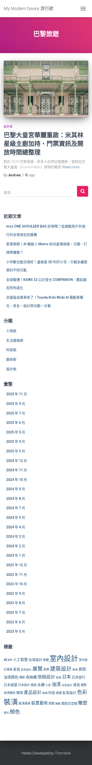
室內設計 (64, 658)
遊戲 (51, 703)
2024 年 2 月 (15, 546)
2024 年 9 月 (15, 489)
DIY (10, 660)
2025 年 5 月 (15, 432)
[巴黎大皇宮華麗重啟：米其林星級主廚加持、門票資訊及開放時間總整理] (46, 89)
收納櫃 (31, 677)
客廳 (46, 660)
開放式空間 (69, 703)
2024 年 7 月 (15, 508)
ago (28, 175)
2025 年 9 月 (15, 404)
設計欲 (8, 126)
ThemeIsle (63, 753)
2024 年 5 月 (15, 518)
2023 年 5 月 (15, 631)
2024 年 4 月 (15, 527)
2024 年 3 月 (15, 536)
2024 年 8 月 (15, 499)
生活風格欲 (14, 340)
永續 (41, 685)
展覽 (37, 669)
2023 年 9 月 (15, 594)
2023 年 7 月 (15, 612)
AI (5, 660)
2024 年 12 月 (16, 461)
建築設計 (61, 669)
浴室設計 (67, 685)
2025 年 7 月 (15, 413)
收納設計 (46, 676)
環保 (19, 693)
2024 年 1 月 (15, 555)
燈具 (76, 685)
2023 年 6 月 (15, 622)
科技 (51, 693)
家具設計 (26, 669)
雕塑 (82, 703)
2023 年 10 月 (16, 584)
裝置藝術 (39, 703)
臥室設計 (69, 693)
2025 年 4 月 (15, 442)
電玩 (6, 712)
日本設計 (24, 685)
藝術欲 (11, 359)
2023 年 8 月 (15, 603)
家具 (16, 669)
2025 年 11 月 (16, 394)
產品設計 (32, 692)
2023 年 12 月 (16, 565)
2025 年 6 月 (15, 423)
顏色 (15, 712)
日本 (66, 676)
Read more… (72, 167)
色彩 (82, 692)
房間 (75, 669)
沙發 (48, 685)
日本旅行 (78, 677)
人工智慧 (20, 660)
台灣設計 (35, 660)
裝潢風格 (24, 703)
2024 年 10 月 (16, 480)
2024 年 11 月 (16, 470)
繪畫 (59, 693)
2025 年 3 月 (15, 451)
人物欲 (11, 331)
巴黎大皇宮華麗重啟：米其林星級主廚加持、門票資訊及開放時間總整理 (43, 143)
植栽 (34, 685)
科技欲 (11, 350)
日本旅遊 (10, 685)
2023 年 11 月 (16, 575)
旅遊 (58, 677)
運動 (58, 703)
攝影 (22, 677)
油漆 (56, 684)
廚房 (46, 669)
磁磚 (45, 693)
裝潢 (11, 702)
